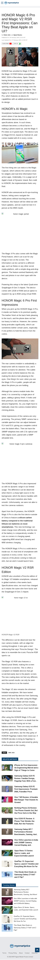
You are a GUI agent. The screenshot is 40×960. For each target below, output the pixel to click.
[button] (2, 3)
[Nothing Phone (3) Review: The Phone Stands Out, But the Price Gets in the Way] (7, 813)
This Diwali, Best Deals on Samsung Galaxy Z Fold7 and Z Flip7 (25, 874)
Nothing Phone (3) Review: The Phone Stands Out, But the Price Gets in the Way (26, 810)
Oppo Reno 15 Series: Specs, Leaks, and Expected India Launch (24, 853)
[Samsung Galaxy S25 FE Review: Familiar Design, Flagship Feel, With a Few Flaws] (7, 781)
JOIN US (16, 43)
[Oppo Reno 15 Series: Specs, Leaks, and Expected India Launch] (7, 856)
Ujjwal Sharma (18, 35)
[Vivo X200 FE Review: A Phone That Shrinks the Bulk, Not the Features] (7, 824)
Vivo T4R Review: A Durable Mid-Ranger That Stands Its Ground (26, 799)
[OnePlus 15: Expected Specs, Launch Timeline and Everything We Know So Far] (7, 867)
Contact (27, 953)
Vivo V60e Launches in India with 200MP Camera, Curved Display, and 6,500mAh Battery (25, 901)
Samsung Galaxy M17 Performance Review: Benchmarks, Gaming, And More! (25, 892)
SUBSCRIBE (5, 43)
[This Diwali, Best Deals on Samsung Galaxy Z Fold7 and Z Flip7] (7, 877)
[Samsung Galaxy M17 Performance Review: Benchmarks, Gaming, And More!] (7, 835)
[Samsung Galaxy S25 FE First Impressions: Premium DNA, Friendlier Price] (7, 792)
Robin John (7, 35)
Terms (4, 953)
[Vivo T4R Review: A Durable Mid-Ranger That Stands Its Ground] (7, 803)
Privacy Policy (13, 953)
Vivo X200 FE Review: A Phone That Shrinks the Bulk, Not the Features (24, 821)
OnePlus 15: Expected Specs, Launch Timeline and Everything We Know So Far (26, 864)
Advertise (35, 953)
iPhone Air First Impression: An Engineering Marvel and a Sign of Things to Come (26, 767)
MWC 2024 (11, 752)
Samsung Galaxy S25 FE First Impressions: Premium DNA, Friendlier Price (26, 789)
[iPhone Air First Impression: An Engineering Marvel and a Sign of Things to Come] (7, 770)
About (21, 953)
